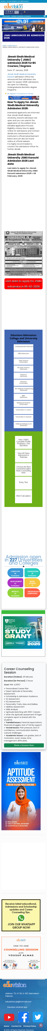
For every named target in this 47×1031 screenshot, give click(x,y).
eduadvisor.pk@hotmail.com (18, 1001)
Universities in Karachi (23, 417)
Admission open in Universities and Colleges (23, 560)
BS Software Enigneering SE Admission (24, 389)
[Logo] (23, 983)
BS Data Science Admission (23, 368)
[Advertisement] (23, 206)
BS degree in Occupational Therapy (20, 94)
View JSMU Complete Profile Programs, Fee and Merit (23, 443)
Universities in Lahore (23, 410)
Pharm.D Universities (23, 382)
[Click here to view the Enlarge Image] (23, 253)
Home (4, 46)
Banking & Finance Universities (23, 403)
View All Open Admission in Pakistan (24, 455)
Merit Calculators (23, 496)
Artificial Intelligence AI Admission (23, 424)
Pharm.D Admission (23, 375)
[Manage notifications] (41, 1025)
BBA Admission (23, 396)
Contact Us (16, 1026)
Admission (12, 46)
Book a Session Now (24, 745)
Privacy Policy (30, 1026)
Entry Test (23, 482)
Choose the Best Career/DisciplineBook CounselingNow (23, 470)
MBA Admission (23, 353)
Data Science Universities (23, 361)
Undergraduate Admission (24, 346)
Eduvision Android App (17, 1007)
